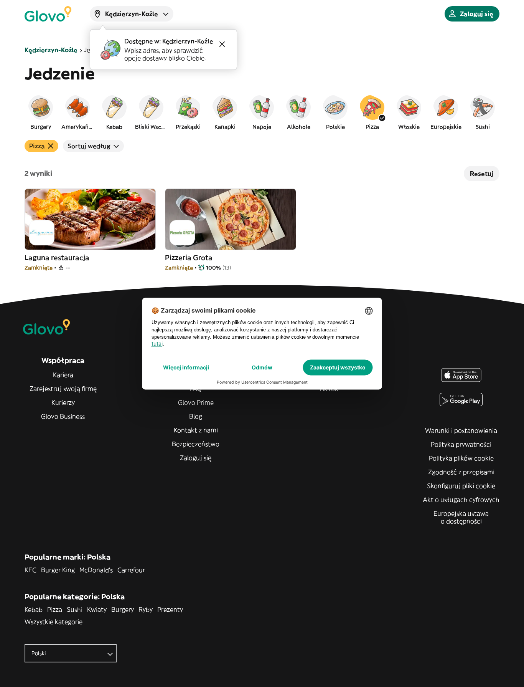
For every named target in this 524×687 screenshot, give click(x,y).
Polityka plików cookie (461, 458)
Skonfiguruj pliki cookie (461, 486)
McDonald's (96, 570)
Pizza (54, 609)
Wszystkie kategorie (53, 622)
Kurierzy (63, 402)
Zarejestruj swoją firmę (63, 388)
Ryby (145, 609)
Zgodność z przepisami (461, 472)
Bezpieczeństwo (195, 444)
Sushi (74, 609)
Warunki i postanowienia (461, 430)
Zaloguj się (195, 458)
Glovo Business (63, 416)
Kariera (63, 375)
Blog (195, 416)
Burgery (122, 609)
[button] (41, 112)
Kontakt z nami (196, 430)
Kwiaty (97, 609)
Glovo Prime (196, 402)
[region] (262, 112)
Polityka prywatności (461, 444)
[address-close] (222, 44)
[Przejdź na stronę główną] (48, 14)
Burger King (58, 570)
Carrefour (131, 570)
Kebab (34, 609)
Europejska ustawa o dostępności (461, 517)
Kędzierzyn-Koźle (51, 50)
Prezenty (170, 609)
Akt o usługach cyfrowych (461, 499)
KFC (30, 570)
